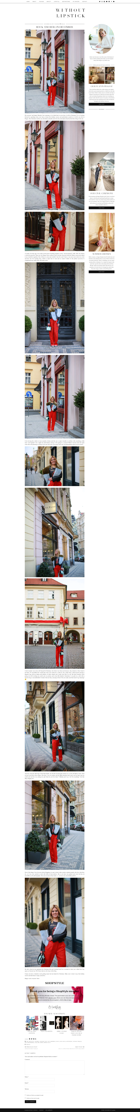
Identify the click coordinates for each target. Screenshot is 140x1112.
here (57, 875)
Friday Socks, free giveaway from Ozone (76, 1033)
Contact (41, 1110)
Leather (75, 1041)
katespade (69, 1041)
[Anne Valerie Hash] (62, 1023)
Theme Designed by (108, 1110)
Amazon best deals (31, 1047)
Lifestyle (56, 1)
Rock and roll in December (54, 27)
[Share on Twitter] (32, 1039)
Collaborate (49, 1110)
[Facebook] (109, 1)
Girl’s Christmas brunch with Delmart (71, 1047)
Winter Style (47, 1042)
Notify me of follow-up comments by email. (35, 1095)
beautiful (31, 1041)
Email (27, 1083)
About (34, 1)
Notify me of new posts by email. (33, 1098)
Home (28, 1)
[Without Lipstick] (70, 12)
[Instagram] (102, 1)
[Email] (113, 1)
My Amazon (76, 1)
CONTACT (84, 1)
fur (49, 1041)
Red (26, 1042)
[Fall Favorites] (47, 1023)
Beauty (49, 1)
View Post (102, 104)
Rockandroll (31, 1042)
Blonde (37, 1041)
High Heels (63, 1041)
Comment (27, 1059)
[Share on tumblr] (36, 1039)
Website (27, 1089)
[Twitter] (99, 1)
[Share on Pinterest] (34, 1039)
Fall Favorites (46, 1031)
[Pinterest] (104, 1)
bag (27, 1041)
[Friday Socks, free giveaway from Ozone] (77, 1023)
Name (27, 1077)
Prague (80, 1041)
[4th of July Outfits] (32, 1023)
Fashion (41, 1)
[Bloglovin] (111, 1)
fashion (42, 1041)
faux (45, 1041)
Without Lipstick (32, 1110)
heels (57, 1041)
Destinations (66, 1)
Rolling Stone (39, 1042)
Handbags (53, 1041)
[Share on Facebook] (30, 1039)
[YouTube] (106, 1)
